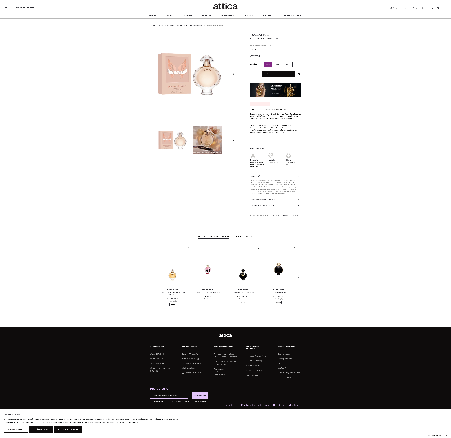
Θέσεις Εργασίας (285, 359)
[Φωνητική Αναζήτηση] (423, 8)
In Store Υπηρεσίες (254, 365)
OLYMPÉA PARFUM (279, 292)
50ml (278, 64)
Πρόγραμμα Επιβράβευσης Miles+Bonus (220, 372)
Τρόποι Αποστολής (190, 359)
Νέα (279, 363)
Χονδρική (282, 368)
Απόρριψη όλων (41, 429)
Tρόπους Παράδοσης (280, 215)
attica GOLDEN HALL (159, 359)
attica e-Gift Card (193, 373)
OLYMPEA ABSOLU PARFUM (243, 292)
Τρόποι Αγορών (253, 375)
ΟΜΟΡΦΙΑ (161, 25)
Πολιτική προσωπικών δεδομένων (194, 401)
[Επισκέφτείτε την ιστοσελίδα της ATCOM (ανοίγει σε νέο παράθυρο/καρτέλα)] (437, 435)
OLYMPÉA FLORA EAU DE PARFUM (207, 292)
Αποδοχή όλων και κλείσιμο (68, 429)
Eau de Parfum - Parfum (194, 25)
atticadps (233, 405)
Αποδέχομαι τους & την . (180, 401)
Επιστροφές (296, 215)
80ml (288, 64)
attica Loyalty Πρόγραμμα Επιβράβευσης (225, 363)
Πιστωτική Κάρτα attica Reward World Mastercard (225, 355)
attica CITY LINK (157, 354)
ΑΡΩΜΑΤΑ (170, 25)
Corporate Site (284, 377)
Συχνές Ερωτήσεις (254, 361)
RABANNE (259, 35)
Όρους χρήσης (172, 401)
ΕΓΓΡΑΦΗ (198, 395)
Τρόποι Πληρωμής (190, 354)
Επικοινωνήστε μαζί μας (256, 356)
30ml (268, 64)
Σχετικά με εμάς (284, 354)
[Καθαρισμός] (419, 8)
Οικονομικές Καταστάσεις (289, 373)
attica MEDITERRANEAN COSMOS (160, 369)
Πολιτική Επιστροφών (191, 363)
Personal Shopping (254, 370)
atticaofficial (250, 405)
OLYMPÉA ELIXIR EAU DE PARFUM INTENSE (172, 293)
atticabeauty (262, 405)
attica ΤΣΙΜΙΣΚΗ (157, 363)
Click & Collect (188, 368)
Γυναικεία (180, 25)
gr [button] (6, 8)
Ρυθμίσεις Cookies (14, 429)
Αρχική (152, 25)
